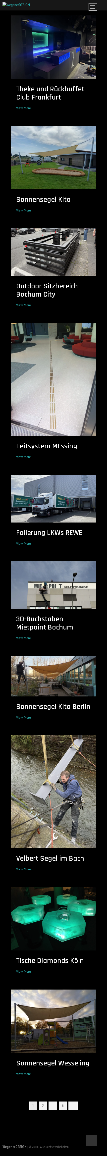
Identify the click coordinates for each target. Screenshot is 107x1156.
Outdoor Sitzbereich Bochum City (47, 290)
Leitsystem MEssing (46, 446)
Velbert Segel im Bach (50, 858)
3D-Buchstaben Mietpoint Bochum (44, 623)
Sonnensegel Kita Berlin (53, 706)
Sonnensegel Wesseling (53, 1063)
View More (25, 108)
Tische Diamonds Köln (50, 960)
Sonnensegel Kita (43, 199)
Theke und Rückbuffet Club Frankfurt (50, 93)
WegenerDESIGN (14, 1147)
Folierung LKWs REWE (49, 532)
